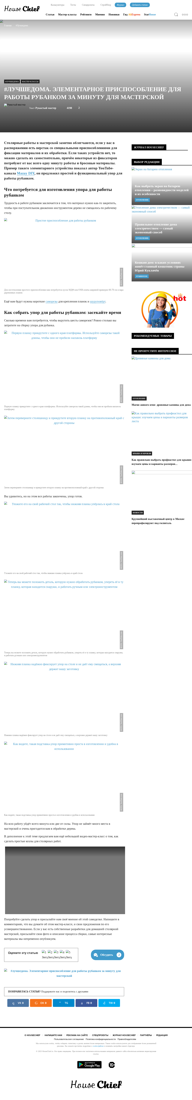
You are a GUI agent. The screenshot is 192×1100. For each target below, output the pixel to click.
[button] (177, 15)
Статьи (50, 14)
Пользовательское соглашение (69, 1039)
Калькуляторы (57, 5)
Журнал (120, 5)
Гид (131, 14)
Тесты (73, 5)
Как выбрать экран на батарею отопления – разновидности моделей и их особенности (162, 190)
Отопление (142, 200)
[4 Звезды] (63, 955)
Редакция (162, 1035)
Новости (138, 513)
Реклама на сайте (77, 1035)
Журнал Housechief (124, 1035)
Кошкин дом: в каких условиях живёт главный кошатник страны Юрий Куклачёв (159, 266)
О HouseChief (32, 1035)
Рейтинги (86, 14)
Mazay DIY (25, 173)
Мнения (100, 14)
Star (150, 14)
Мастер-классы (67, 14)
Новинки (114, 14)
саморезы (52, 301)
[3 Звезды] (57, 955)
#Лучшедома (12, 82)
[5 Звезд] (69, 955)
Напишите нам (53, 1035)
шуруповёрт (97, 301)
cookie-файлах (98, 1046)
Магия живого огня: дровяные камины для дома (161, 404)
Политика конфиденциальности (101, 1039)
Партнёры (146, 1035)
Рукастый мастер (45, 108)
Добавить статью (140, 5)
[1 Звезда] (45, 955)
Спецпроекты (87, 5)
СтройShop (105, 5)
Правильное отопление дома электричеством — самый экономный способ (156, 228)
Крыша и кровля (142, 453)
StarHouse (142, 276)
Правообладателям (127, 1039)
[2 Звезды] (51, 955)
